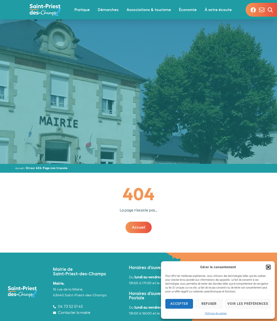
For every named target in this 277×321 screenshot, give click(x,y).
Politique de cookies (216, 313)
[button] (268, 267)
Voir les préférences (247, 304)
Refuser (209, 304)
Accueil (19, 168)
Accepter (179, 304)
